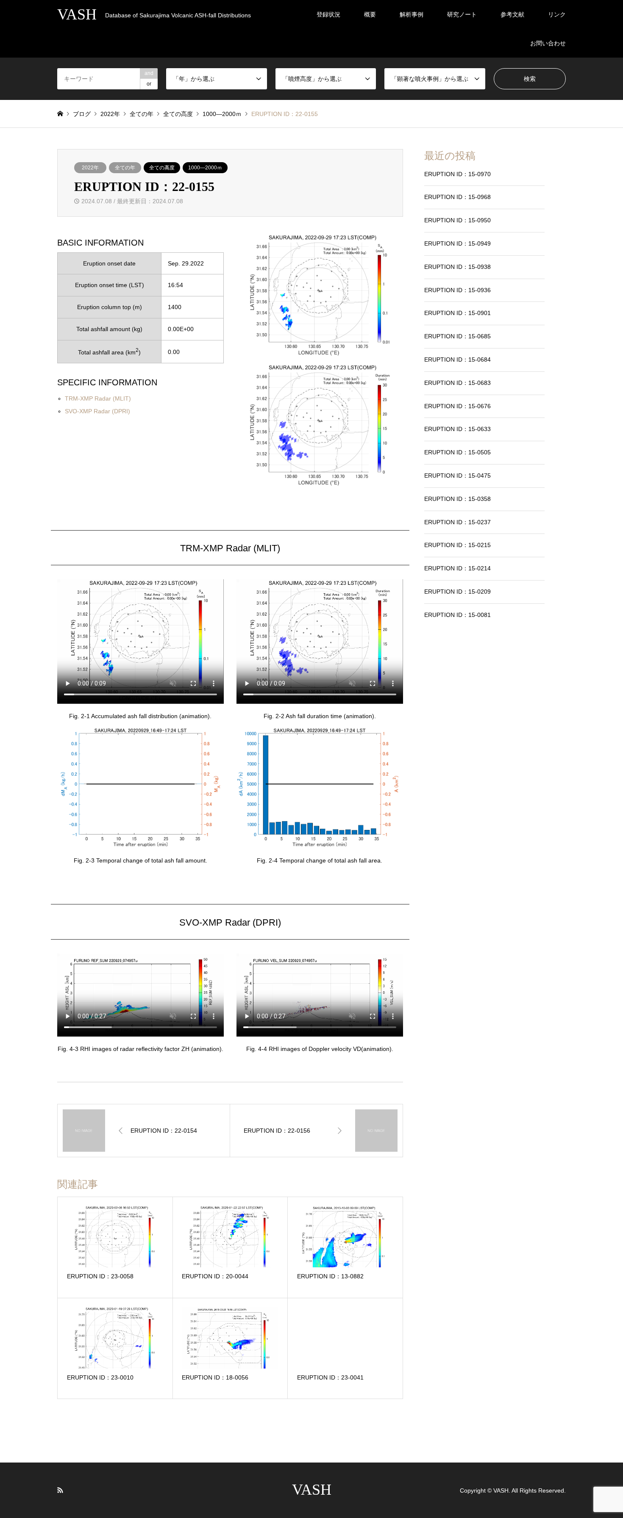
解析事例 (411, 14)
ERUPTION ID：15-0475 (457, 475)
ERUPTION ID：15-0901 (457, 313)
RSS (60, 1490)
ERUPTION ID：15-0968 (457, 197)
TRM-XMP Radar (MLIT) (98, 398)
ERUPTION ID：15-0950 (457, 220)
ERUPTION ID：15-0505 (457, 452)
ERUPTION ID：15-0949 (457, 243)
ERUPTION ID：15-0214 (457, 568)
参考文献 (512, 14)
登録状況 (328, 14)
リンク (557, 14)
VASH (311, 1489)
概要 (370, 14)
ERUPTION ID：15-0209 (457, 591)
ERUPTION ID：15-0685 (457, 336)
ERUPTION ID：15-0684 (457, 359)
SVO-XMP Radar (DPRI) (97, 411)
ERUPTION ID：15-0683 (457, 382)
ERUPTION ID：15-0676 (457, 406)
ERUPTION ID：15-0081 (457, 614)
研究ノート (462, 14)
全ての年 (125, 168)
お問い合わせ (548, 43)
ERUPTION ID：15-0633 (457, 429)
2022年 (90, 168)
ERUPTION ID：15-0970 (457, 174)
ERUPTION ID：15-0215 (457, 545)
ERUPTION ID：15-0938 (457, 266)
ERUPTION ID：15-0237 (457, 522)
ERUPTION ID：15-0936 (457, 290)
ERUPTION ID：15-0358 (457, 498)
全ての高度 (162, 168)
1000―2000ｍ (205, 168)
